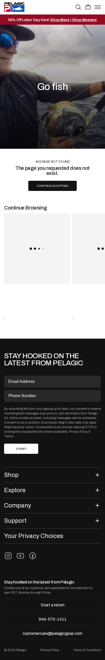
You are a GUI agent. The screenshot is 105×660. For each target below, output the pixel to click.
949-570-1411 (53, 619)
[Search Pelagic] (78, 7)
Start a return (52, 605)
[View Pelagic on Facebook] (33, 556)
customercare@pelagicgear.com (52, 633)
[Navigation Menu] (98, 7)
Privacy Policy (78, 431)
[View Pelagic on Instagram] (8, 556)
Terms (8, 436)
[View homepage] (14, 7)
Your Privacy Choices (33, 536)
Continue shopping (52, 186)
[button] (88, 6)
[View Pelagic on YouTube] (20, 556)
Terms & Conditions (87, 650)
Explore (14, 490)
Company (17, 505)
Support (15, 520)
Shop (11, 474)
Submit (21, 449)
